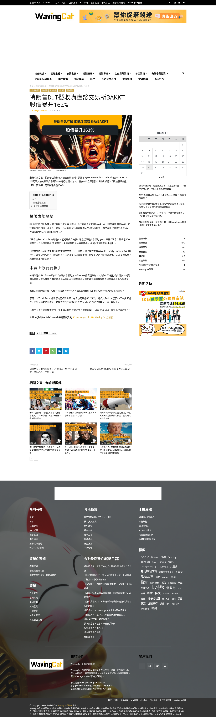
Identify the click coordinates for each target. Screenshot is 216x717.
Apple (145, 556)
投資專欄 (103, 73)
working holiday (147, 567)
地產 (158, 577)
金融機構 (143, 78)
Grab (154, 562)
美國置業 (34, 602)
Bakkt (54, 333)
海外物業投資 (158, 73)
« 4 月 (161, 177)
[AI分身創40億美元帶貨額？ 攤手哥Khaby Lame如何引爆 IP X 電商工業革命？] (81, 433)
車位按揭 (88, 548)
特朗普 (45, 333)
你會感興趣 (53, 383)
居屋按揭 (88, 543)
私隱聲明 (75, 688)
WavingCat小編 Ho (39, 110)
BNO (163, 557)
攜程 (163, 582)
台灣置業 (34, 610)
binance (155, 557)
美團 (180, 598)
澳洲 (143, 593)
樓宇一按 (88, 530)
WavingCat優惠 (135, 2)
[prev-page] (31, 459)
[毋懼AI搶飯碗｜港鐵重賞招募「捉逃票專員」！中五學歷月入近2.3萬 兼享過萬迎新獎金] (46, 399)
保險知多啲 (89, 636)
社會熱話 (95, 2)
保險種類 (127, 78)
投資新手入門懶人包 (93, 627)
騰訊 (154, 608)
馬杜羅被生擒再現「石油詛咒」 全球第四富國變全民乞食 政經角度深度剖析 (45, 450)
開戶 (168, 604)
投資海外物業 (154, 583)
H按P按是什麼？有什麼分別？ (98, 517)
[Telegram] (66, 351)
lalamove (162, 561)
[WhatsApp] (53, 351)
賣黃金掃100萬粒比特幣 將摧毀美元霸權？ (111, 369)
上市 (156, 567)
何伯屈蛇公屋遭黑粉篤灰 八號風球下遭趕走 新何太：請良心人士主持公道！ (53, 370)
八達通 (173, 566)
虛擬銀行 (143, 521)
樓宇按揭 (63, 78)
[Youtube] (184, 2)
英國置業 (34, 606)
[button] (182, 73)
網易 (174, 598)
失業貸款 (165, 577)
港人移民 (106, 2)
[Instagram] (174, 2)
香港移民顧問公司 (147, 539)
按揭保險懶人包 (37, 570)
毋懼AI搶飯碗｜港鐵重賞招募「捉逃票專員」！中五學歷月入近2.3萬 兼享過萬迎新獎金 (45, 415)
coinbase (145, 561)
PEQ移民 (171, 562)
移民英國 (154, 598)
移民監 (143, 599)
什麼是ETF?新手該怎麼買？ (96, 619)
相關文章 (36, 383)
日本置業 (34, 593)
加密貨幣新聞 (119, 2)
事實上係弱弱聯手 (42, 206)
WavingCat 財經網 (64, 705)
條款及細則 (86, 688)
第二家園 (166, 598)
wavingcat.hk (83, 317)
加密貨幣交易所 (146, 534)
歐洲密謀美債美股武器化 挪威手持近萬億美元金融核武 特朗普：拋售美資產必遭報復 (115, 415)
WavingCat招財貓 (104, 317)
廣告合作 (159, 78)
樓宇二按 (88, 534)
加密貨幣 (149, 571)
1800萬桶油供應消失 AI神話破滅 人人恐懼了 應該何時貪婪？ (162, 196)
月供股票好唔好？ (92, 632)
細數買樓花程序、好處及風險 (43, 575)
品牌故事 (73, 2)
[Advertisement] (108, 49)
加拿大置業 (35, 615)
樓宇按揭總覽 (90, 521)
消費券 (171, 587)
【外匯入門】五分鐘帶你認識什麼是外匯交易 (104, 614)
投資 (57, 2)
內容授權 (97, 688)
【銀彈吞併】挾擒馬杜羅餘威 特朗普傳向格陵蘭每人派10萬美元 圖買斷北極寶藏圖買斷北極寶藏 (115, 450)
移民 (92, 78)
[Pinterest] (46, 351)
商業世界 (71, 73)
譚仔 (162, 603)
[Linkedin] (59, 351)
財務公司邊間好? (146, 517)
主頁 (31, 86)
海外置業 (79, 78)
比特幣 (157, 587)
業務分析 (145, 588)
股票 (143, 603)
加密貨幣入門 (109, 78)
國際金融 (55, 73)
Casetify (172, 557)
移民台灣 (166, 594)
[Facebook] (170, 2)
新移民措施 (172, 583)
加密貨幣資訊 (122, 73)
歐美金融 (45, 90)
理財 (64, 2)
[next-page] (36, 459)
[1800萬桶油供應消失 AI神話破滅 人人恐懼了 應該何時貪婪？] (81, 399)
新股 (180, 582)
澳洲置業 (34, 597)
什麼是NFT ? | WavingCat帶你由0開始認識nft (105, 610)
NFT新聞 (84, 2)
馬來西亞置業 (36, 619)
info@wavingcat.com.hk (92, 682)
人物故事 (68, 443)
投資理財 (87, 73)
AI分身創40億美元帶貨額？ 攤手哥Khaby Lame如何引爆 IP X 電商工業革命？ (80, 450)
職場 (31, 409)
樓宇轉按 (88, 525)
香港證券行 (144, 525)
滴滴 (179, 588)
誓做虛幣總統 (39, 202)
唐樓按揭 (88, 539)
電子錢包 (175, 603)
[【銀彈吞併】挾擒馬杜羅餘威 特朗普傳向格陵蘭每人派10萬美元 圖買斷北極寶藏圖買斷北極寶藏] (116, 433)
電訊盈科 (145, 609)
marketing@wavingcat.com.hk (96, 685)
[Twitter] (179, 2)
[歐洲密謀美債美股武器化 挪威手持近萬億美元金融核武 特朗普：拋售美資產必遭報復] (116, 399)
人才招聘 (107, 688)
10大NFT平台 (145, 530)
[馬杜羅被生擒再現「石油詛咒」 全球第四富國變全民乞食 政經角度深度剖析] (46, 433)
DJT (38, 333)
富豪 (173, 576)
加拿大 (179, 572)
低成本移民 (164, 567)
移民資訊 (140, 73)
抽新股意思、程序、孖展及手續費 (99, 623)
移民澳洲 (174, 594)
